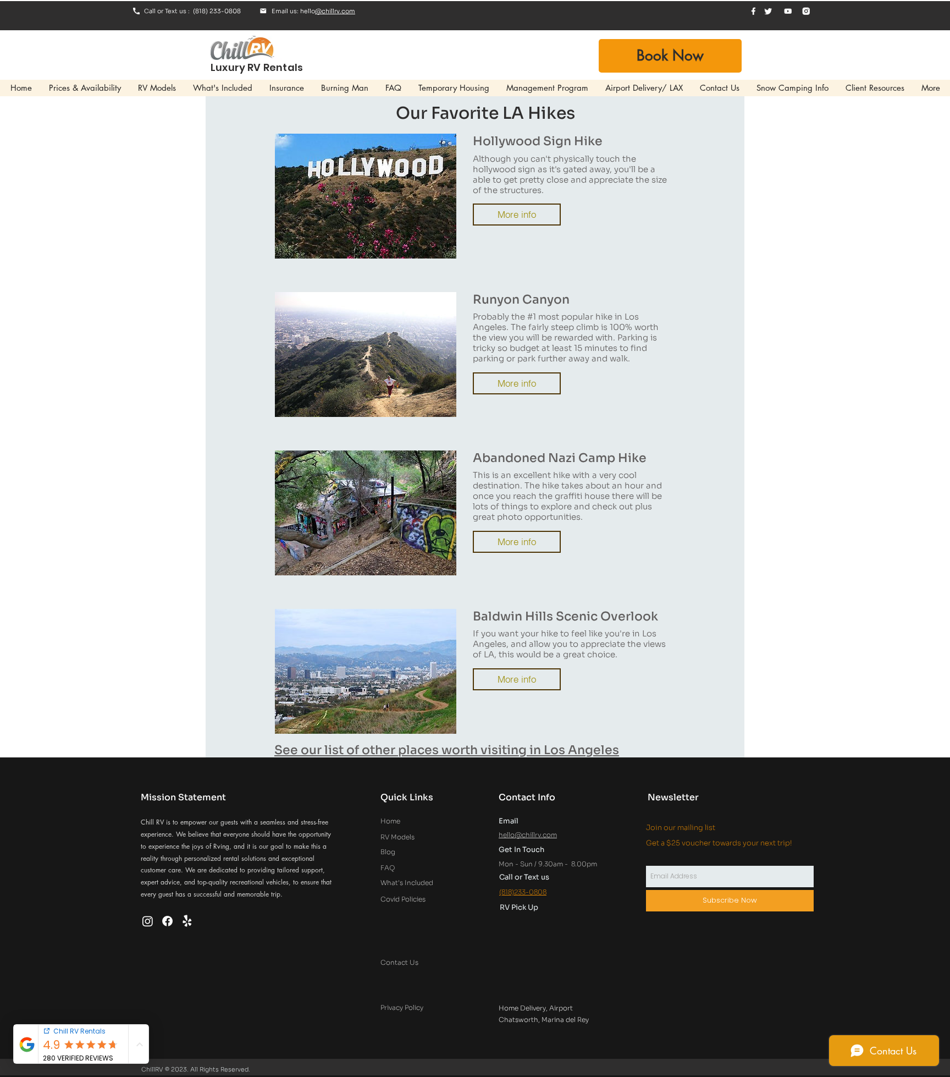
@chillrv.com (335, 11)
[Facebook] (167, 921)
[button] (517, 215)
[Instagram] (147, 921)
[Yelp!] (187, 921)
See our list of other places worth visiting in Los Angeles (446, 750)
